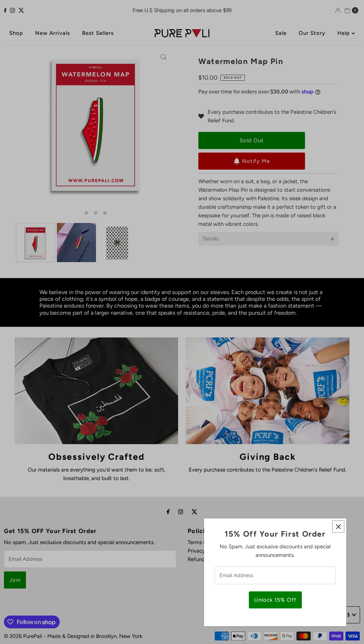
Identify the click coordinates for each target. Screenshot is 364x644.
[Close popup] (338, 526)
